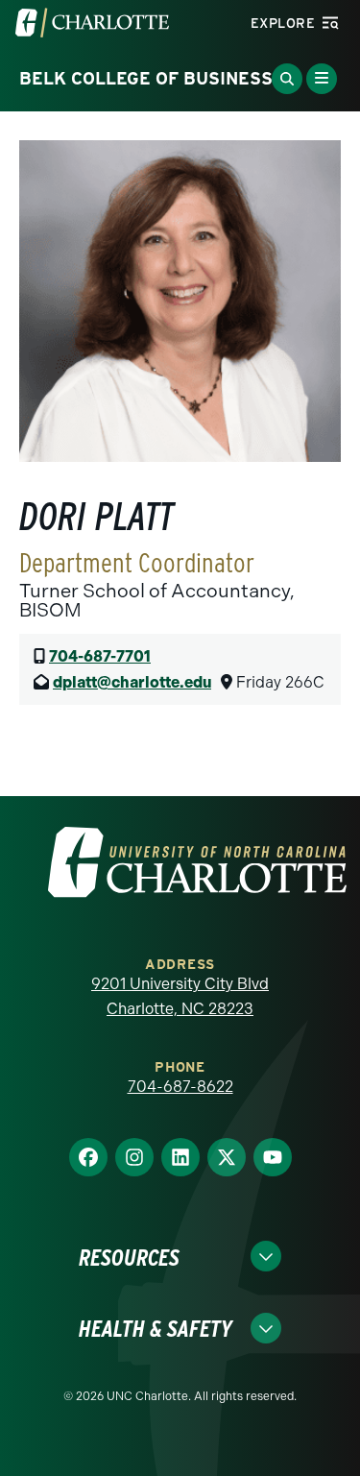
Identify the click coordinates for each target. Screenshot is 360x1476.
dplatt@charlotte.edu (132, 682)
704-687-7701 (100, 656)
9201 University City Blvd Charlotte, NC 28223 (180, 996)
